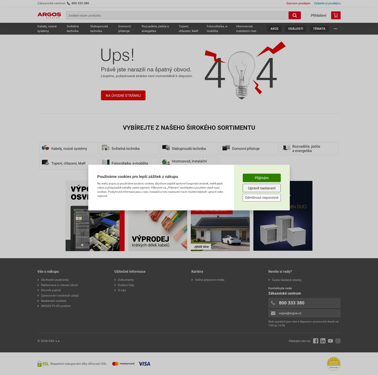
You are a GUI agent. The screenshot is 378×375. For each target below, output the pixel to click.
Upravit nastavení (261, 188)
